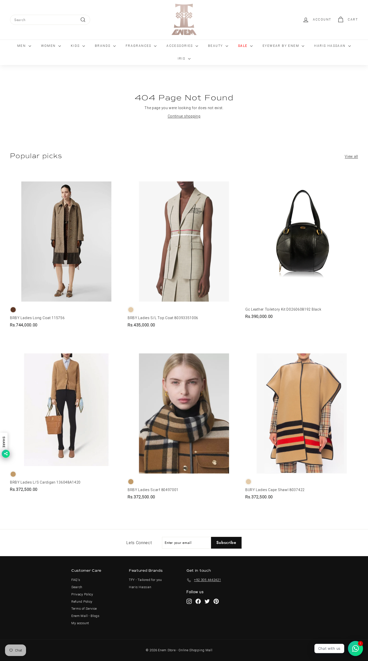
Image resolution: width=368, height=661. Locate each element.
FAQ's (75, 580)
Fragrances (139, 46)
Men (22, 46)
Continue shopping (184, 116)
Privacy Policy (82, 594)
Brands (103, 46)
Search (76, 587)
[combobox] (50, 20)
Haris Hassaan (330, 46)
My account (80, 623)
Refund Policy (81, 601)
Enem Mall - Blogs (85, 616)
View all (351, 156)
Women (49, 46)
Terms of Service (84, 608)
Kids (76, 46)
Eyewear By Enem (281, 46)
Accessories (180, 46)
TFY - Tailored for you (145, 580)
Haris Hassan (140, 587)
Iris (182, 58)
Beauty (216, 46)
